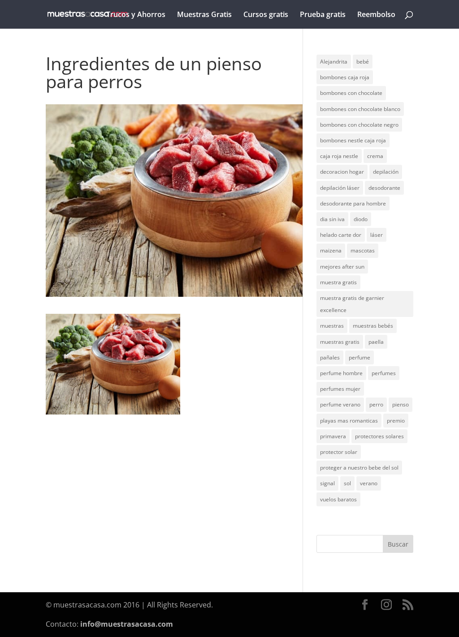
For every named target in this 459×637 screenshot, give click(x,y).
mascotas (363, 250)
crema (375, 156)
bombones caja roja (344, 77)
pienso (400, 404)
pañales (330, 357)
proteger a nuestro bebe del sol (359, 467)
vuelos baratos (338, 499)
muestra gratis (338, 282)
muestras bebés (373, 325)
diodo (361, 219)
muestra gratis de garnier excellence (352, 304)
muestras (332, 325)
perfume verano (340, 404)
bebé (362, 61)
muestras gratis (339, 342)
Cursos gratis (265, 15)
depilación (385, 171)
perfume (359, 357)
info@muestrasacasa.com (126, 624)
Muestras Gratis (204, 15)
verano (368, 483)
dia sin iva (332, 219)
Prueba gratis (323, 15)
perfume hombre (341, 373)
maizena (331, 250)
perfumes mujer (340, 389)
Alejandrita (333, 61)
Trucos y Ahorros (135, 15)
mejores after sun (342, 266)
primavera (333, 436)
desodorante (384, 188)
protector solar (338, 452)
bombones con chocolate (351, 93)
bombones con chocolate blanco (360, 109)
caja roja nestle (339, 156)
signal (327, 483)
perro (376, 404)
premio (396, 420)
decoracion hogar (342, 171)
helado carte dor (340, 235)
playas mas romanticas (349, 420)
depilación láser (339, 188)
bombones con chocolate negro (359, 124)
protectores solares (379, 436)
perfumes (384, 373)
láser (376, 235)
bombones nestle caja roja (353, 140)
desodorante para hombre (353, 203)
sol (347, 483)
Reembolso (376, 15)
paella (376, 342)
